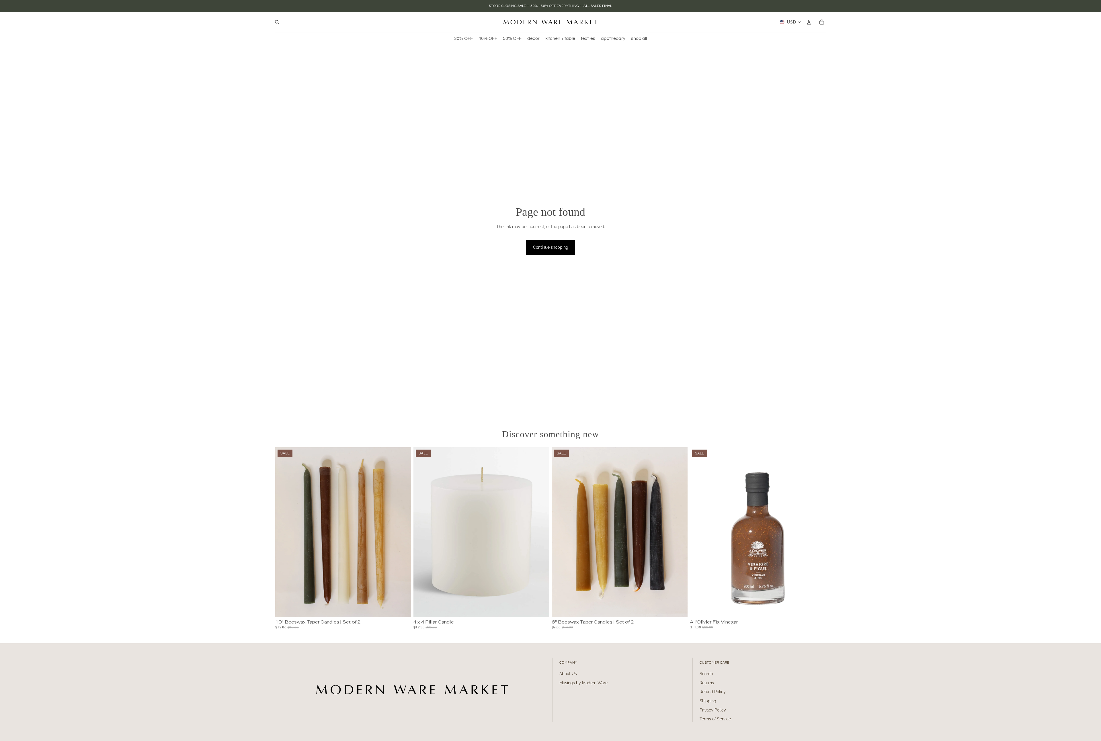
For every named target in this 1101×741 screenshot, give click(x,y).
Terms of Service (715, 719)
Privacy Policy (713, 710)
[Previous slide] (283, 532)
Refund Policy (713, 691)
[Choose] (402, 608)
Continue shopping (550, 247)
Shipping (708, 701)
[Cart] (821, 22)
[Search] (277, 22)
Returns (707, 683)
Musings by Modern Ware (583, 683)
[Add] (540, 608)
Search (706, 673)
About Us (568, 673)
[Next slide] (402, 532)
